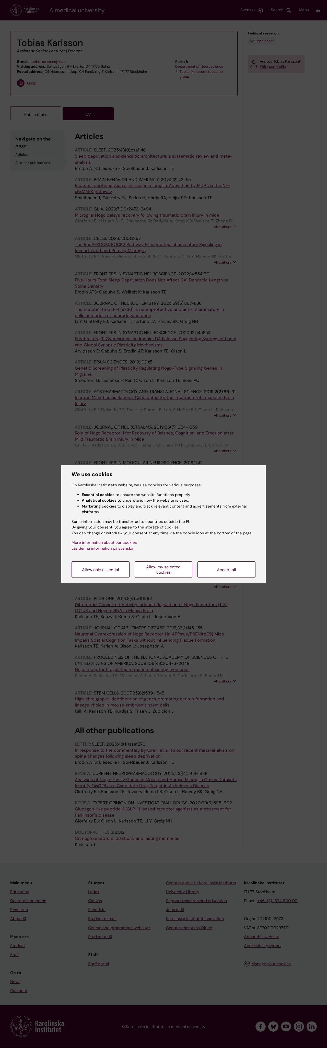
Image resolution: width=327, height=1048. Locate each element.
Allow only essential (100, 569)
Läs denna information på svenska (102, 548)
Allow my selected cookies (163, 569)
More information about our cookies (104, 542)
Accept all (226, 569)
